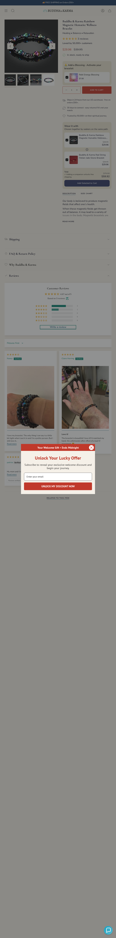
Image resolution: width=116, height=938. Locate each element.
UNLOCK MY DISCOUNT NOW (58, 486)
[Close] (91, 447)
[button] (108, 930)
